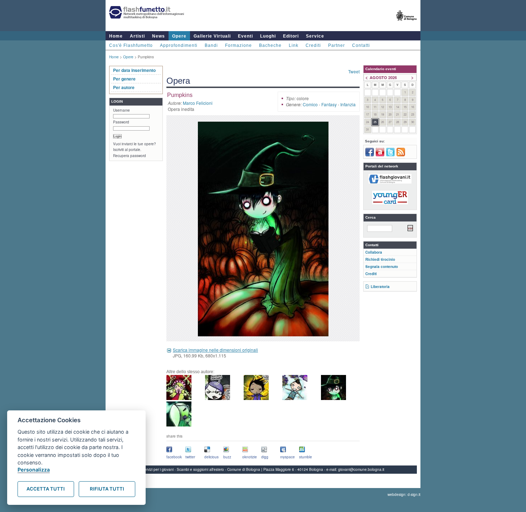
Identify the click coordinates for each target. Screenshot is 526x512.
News (158, 36)
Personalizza (34, 470)
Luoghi (268, 36)
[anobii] (380, 154)
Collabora (373, 252)
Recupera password (129, 155)
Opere (179, 36)
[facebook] (369, 154)
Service (315, 36)
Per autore (124, 87)
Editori (291, 36)
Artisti (137, 36)
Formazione (238, 45)
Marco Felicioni (198, 103)
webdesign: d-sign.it (404, 494)
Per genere (124, 78)
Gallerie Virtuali (212, 36)
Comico (310, 104)
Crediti (313, 45)
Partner (336, 45)
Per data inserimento (134, 70)
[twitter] (390, 154)
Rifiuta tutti (107, 489)
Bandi (211, 45)
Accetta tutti (45, 489)
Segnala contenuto (381, 266)
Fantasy (329, 104)
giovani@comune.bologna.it (361, 469)
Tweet (354, 71)
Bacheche (270, 45)
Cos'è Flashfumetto (131, 45)
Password (121, 122)
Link (293, 45)
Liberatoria (380, 286)
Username (121, 110)
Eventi (245, 36)
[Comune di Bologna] (406, 23)
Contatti (361, 45)
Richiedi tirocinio (380, 259)
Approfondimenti (179, 45)
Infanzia (348, 104)
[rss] (400, 154)
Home (116, 36)
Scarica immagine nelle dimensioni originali (215, 350)
